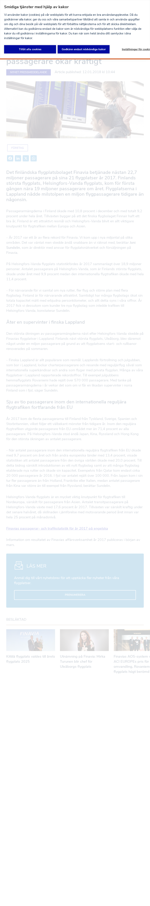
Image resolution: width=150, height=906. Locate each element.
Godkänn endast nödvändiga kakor (84, 49)
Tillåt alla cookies (30, 49)
